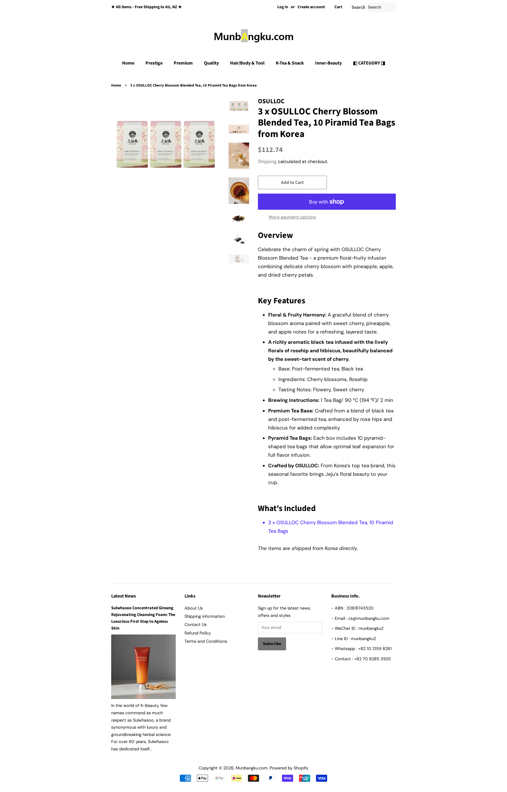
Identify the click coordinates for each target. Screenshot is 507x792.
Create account (311, 7)
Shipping (267, 161)
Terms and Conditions (206, 641)
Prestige (154, 63)
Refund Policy (198, 633)
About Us (194, 608)
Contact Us (196, 624)
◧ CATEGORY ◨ (369, 63)
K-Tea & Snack (290, 63)
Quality (211, 63)
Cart (338, 7)
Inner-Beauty (328, 63)
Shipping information (205, 616)
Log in (282, 7)
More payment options (292, 217)
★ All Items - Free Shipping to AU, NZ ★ (146, 7)
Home (128, 63)
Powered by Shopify (289, 768)
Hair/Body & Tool (247, 63)
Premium (183, 63)
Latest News (123, 596)
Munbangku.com (252, 768)
